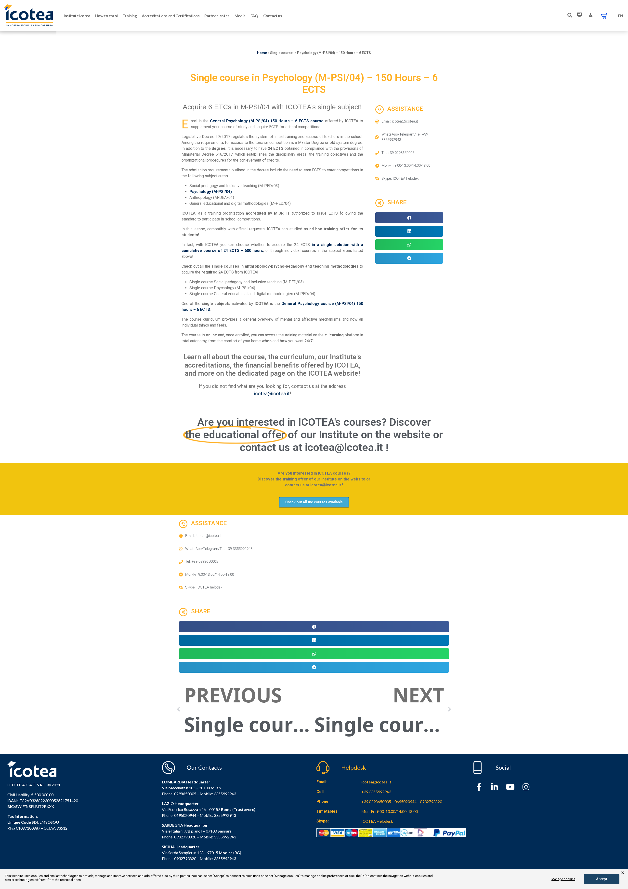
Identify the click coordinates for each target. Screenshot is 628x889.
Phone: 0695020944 (179, 815)
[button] (409, 217)
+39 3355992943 (376, 791)
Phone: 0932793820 (179, 836)
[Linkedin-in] (494, 787)
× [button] (622, 873)
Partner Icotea (216, 15)
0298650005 (185, 793)
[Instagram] (526, 787)
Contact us (272, 15)
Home (262, 53)
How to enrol (106, 15)
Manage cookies (563, 879)
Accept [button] (601, 879)
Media (240, 15)
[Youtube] (510, 787)
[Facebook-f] (479, 787)
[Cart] (604, 16)
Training (130, 15)
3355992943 (225, 793)
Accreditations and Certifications (171, 15)
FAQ (254, 15)
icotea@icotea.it (272, 394)
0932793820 (185, 858)
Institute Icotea (77, 15)
